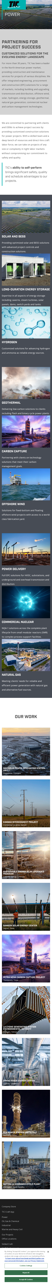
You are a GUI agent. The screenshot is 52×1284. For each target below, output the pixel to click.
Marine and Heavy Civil (12, 1229)
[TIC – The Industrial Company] (14, 5)
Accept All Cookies (26, 1279)
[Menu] (47, 4)
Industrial (6, 1225)
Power (5, 1217)
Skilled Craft (7, 1244)
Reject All (26, 1272)
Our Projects (7, 1234)
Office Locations (9, 1238)
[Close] (48, 1251)
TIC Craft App (8, 1212)
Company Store (9, 1206)
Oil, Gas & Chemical (10, 1221)
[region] (26, 1266)
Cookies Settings (26, 1266)
